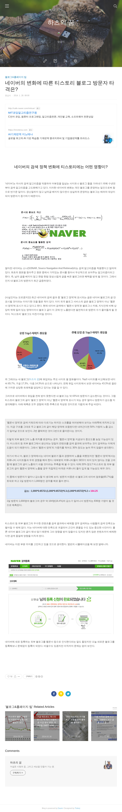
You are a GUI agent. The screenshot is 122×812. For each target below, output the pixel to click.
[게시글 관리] (19, 676)
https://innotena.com (17, 130)
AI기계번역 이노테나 (20, 134)
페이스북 (54, 693)
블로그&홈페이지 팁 (15, 77)
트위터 (68, 693)
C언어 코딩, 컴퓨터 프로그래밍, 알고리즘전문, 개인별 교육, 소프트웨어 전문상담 (50, 116)
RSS (65, 61)
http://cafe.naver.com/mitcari (21, 108)
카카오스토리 (61, 693)
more (115, 708)
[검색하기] (115, 6)
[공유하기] (15, 676)
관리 (76, 61)
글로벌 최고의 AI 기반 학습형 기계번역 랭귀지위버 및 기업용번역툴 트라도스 (49, 138)
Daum (60, 808)
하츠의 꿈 (61, 22)
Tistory (77, 808)
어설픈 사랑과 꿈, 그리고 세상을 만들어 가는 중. (32, 766)
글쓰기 (45, 61)
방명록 (55, 61)
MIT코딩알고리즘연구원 (22, 112)
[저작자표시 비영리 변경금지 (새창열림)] (39, 676)
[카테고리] (7, 6)
